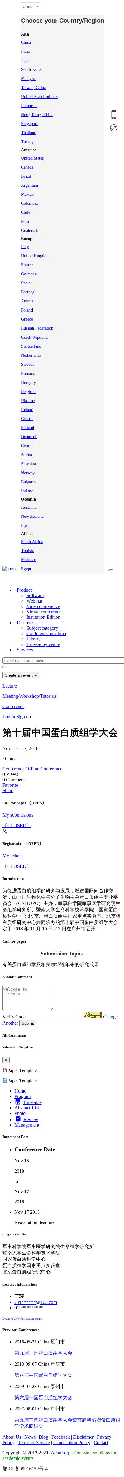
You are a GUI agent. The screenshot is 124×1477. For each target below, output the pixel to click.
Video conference (43, 606)
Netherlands (31, 355)
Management (26, 1125)
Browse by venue (43, 644)
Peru (25, 221)
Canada (27, 167)
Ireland (27, 409)
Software (35, 595)
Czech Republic (34, 337)
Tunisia (27, 551)
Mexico (27, 194)
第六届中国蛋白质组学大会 (43, 1397)
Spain (26, 283)
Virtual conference (43, 611)
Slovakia (28, 464)
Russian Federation (37, 328)
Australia (28, 507)
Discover (25, 622)
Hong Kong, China (37, 114)
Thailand (28, 133)
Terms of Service (34, 1442)
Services (25, 649)
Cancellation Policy (71, 1442)
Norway (28, 473)
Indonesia (29, 105)
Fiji (24, 525)
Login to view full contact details (22, 1318)
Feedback (60, 1437)
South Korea (31, 69)
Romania (28, 373)
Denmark (29, 437)
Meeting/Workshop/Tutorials (29, 696)
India (25, 51)
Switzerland (31, 346)
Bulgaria (28, 482)
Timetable (32, 1102)
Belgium (28, 391)
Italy (25, 247)
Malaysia (28, 78)
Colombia (29, 203)
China (26, 42)
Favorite (10, 785)
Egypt (26, 569)
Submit (28, 1023)
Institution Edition (43, 617)
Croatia (27, 418)
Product (24, 590)
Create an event (19, 675)
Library (33, 638)
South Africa (32, 541)
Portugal (28, 292)
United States (32, 158)
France (27, 265)
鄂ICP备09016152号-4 (25, 1468)
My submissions (17, 815)
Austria (27, 301)
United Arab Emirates (39, 96)
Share (7, 790)
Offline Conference (44, 768)
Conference (13, 706)
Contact (101, 1442)
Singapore (29, 124)
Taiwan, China (33, 87)
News (30, 1437)
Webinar (34, 600)
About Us (11, 1437)
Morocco (28, 560)
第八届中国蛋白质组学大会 (43, 1375)
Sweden (27, 364)
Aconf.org (60, 1452)
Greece (27, 319)
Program (22, 1096)
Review (30, 1119)
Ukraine (28, 400)
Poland (27, 310)
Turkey (27, 142)
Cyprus (27, 446)
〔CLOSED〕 (16, 825)
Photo (20, 1113)
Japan (25, 60)
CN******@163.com (35, 1302)
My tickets (12, 855)
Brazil (26, 176)
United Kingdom (35, 256)
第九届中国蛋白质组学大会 (43, 1352)
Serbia (26, 455)
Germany (29, 274)
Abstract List (26, 1107)
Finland (27, 427)
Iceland (27, 491)
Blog (43, 1437)
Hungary (28, 382)
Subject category (42, 628)
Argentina (29, 185)
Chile (25, 212)
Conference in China (46, 633)
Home (20, 1090)
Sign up (23, 716)
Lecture (9, 685)
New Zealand (32, 516)
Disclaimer (83, 1437)
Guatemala (30, 230)
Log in (8, 716)
